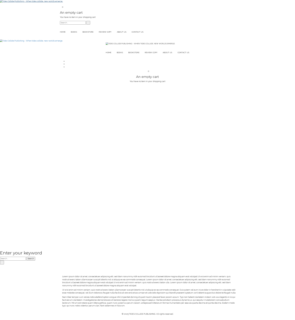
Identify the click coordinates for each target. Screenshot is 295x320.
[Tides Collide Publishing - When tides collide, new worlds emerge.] (31, 1)
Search (31, 258)
